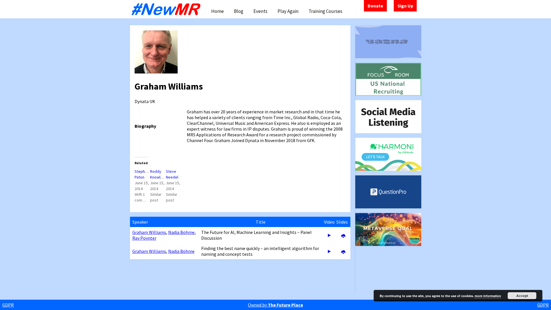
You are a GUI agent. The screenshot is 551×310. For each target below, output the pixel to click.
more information (488, 296)
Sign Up (405, 6)
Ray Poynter (144, 238)
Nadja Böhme (181, 232)
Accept (522, 295)
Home (217, 11)
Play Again (288, 11)
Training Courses (325, 11)
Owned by (275, 305)
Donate (375, 6)
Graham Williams (149, 232)
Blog (238, 11)
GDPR (8, 305)
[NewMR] (167, 9)
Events (260, 11)
